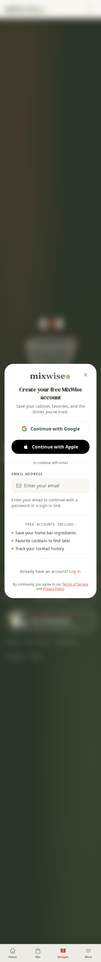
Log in (75, 571)
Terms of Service (75, 584)
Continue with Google (55, 429)
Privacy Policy (53, 588)
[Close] (85, 375)
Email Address (27, 474)
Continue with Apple (55, 447)
